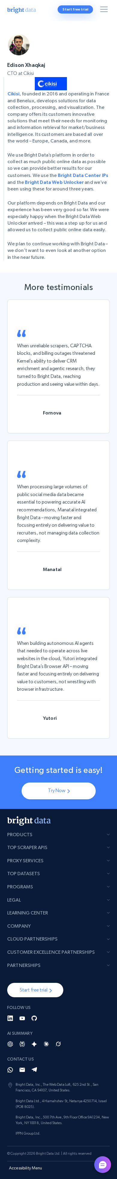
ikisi (15, 93)
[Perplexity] (22, 1044)
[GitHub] (34, 1018)
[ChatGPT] (10, 1044)
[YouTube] (22, 1018)
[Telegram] (34, 1070)
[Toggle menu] (105, 10)
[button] (35, 990)
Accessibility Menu (25, 1168)
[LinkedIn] (10, 1018)
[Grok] (58, 1044)
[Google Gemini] (34, 1044)
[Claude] (46, 1044)
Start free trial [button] (75, 9)
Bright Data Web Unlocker (54, 182)
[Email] (22, 1070)
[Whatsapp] (10, 1070)
